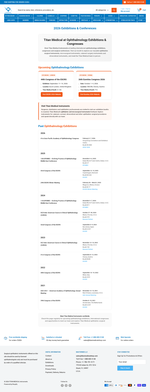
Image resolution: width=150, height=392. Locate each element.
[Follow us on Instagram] (66, 385)
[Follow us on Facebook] (62, 385)
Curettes (74, 16)
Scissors (73, 20)
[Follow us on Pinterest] (70, 385)
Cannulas (51, 16)
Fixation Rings (86, 16)
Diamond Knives (24, 16)
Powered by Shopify (10, 384)
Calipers (40, 16)
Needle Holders (40, 20)
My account (125, 11)
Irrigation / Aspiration (128, 16)
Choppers (63, 16)
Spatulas (84, 20)
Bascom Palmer (88, 219)
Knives (141, 16)
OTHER (140, 20)
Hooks (110, 16)
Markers (26, 20)
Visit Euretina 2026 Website (89, 94)
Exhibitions (49, 362)
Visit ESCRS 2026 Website (52, 94)
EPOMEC (85, 165)
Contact (48, 356)
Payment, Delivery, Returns (55, 372)
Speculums (97, 20)
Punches (52, 20)
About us (48, 359)
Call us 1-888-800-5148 (135, 2)
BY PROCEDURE (10, 16)
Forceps (97, 16)
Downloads (49, 366)
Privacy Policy (50, 369)
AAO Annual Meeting (89, 295)
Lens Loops (11, 20)
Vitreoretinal (110, 20)
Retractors (63, 20)
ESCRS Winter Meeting (90, 189)
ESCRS (85, 177)
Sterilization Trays (128, 20)
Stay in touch (125, 368)
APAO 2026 (86, 147)
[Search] (114, 10)
